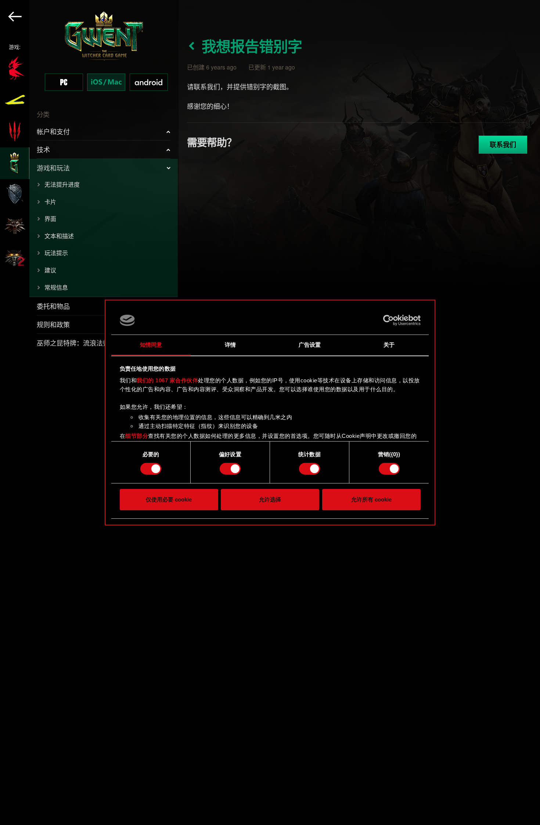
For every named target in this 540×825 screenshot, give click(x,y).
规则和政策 (53, 324)
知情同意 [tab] (151, 345)
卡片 (50, 201)
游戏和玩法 (53, 167)
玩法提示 (56, 253)
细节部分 (136, 436)
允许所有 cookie (371, 499)
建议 (50, 270)
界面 (50, 218)
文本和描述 (59, 236)
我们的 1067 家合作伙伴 (167, 380)
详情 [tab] (230, 345)
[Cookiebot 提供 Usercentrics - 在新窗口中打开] (388, 320)
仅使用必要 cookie (169, 499)
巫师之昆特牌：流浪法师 (73, 342)
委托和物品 (53, 306)
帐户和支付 (53, 131)
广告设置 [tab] (310, 345)
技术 (43, 149)
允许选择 (270, 499)
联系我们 (503, 144)
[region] (89, 412)
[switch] (230, 469)
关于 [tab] (389, 345)
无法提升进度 (62, 184)
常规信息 (56, 287)
